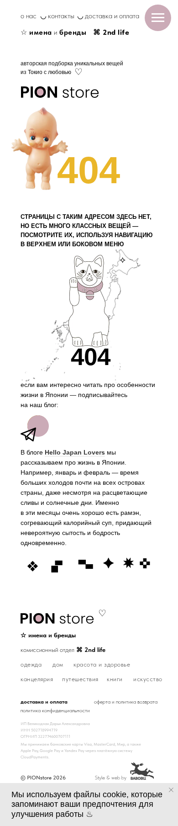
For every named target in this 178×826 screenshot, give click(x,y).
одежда (31, 664)
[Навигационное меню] (158, 17)
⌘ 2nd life (111, 32)
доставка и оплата (112, 15)
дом (57, 664)
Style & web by (110, 777)
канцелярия (37, 679)
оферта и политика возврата (125, 702)
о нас (29, 15)
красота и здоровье (101, 664)
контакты (61, 15)
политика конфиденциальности (55, 710)
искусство (147, 679)
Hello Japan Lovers (75, 452)
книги (115, 679)
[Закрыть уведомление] (171, 789)
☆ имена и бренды (48, 635)
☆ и (53, 32)
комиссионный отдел (63, 649)
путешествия (80, 679)
